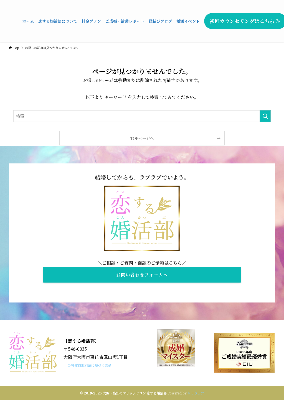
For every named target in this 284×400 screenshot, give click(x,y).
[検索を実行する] (265, 116)
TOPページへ (142, 138)
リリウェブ (195, 393)
